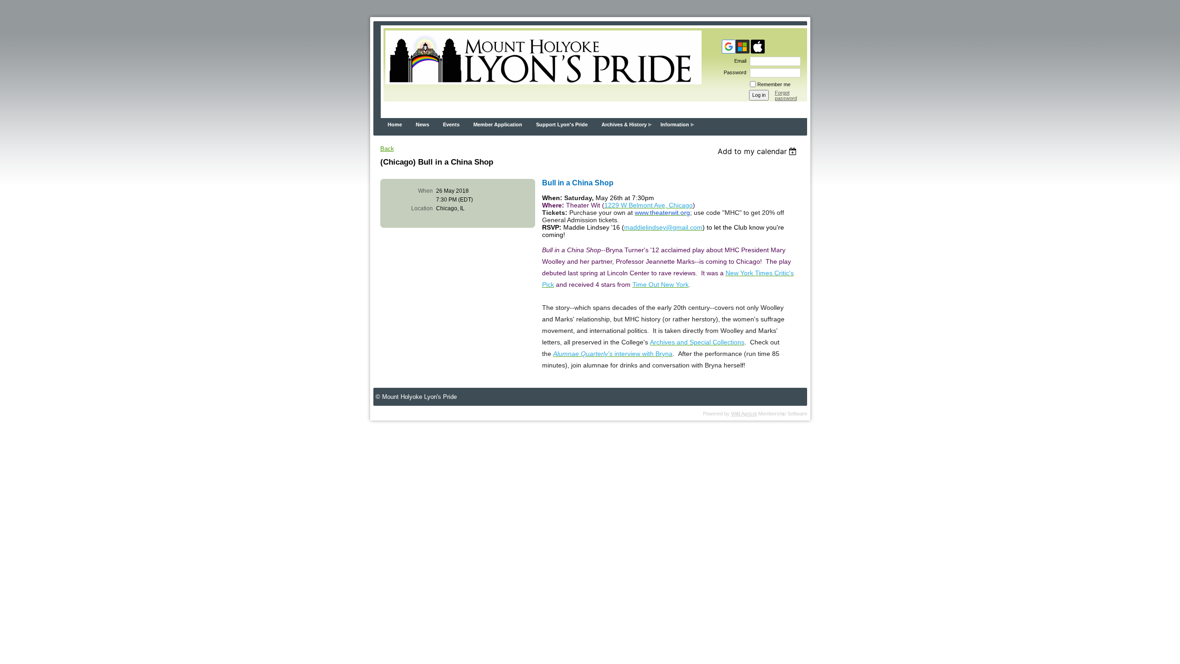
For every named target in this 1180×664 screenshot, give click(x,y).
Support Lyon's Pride (562, 124)
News (422, 124)
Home (395, 124)
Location (422, 208)
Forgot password (786, 95)
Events (451, 124)
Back (387, 148)
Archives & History (624, 124)
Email (738, 61)
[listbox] (758, 151)
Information (675, 124)
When (425, 191)
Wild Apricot (744, 413)
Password (733, 72)
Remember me (774, 84)
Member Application (497, 124)
